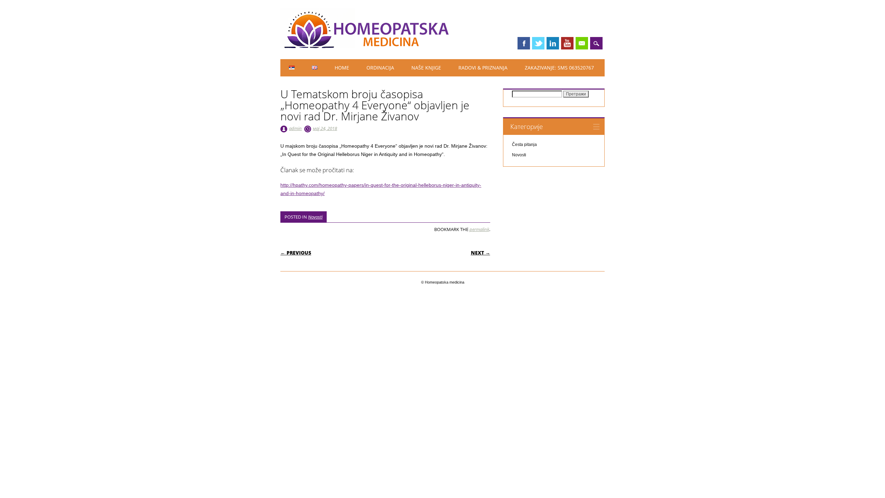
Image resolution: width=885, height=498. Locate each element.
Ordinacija (380, 67)
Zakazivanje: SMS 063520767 (559, 67)
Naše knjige (426, 67)
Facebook (524, 43)
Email (582, 43)
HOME (342, 67)
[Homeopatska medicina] (366, 46)
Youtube (567, 43)
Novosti (315, 217)
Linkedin (553, 43)
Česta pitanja (524, 144)
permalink (479, 229)
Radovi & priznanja (482, 67)
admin (295, 128)
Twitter (538, 43)
